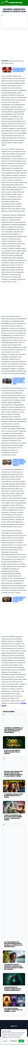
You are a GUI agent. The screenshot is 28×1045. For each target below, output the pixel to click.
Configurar (13, 1041)
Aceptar (21, 1041)
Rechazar (5, 1041)
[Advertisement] (14, 44)
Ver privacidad (16, 1037)
